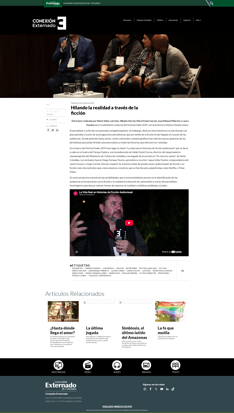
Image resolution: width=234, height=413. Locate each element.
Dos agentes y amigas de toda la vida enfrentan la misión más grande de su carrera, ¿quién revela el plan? (98, 339)
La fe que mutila (166, 330)
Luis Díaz (146, 271)
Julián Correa (118, 271)
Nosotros (127, 20)
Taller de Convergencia (100, 276)
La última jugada (94, 330)
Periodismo (164, 273)
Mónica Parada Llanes (96, 273)
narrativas (114, 273)
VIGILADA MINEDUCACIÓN (117, 406)
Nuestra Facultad (144, 20)
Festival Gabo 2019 (148, 268)
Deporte (186, 20)
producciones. (79, 276)
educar (120, 268)
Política (160, 20)
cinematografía (93, 268)
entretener (131, 268)
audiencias (77, 268)
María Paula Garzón (162, 271)
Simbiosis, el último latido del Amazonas (134, 333)
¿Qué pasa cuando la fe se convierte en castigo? (167, 337)
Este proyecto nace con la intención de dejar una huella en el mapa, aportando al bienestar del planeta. (134, 344)
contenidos (109, 268)
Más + (198, 20)
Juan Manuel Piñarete (98, 271)
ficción (163, 268)
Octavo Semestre (147, 273)
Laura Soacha (133, 271)
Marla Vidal (78, 273)
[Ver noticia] (63, 311)
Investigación (79, 271)
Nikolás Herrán (129, 273)
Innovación (173, 20)
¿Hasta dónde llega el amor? (62, 330)
